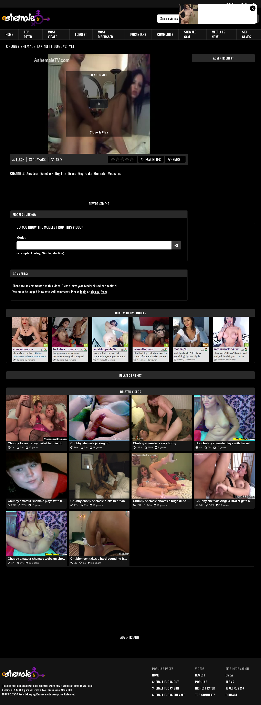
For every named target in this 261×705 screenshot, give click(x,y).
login (83, 291)
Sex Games (246, 34)
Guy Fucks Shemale (92, 173)
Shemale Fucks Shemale (168, 694)
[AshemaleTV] (26, 18)
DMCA (229, 675)
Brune (72, 173)
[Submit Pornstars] (176, 245)
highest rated (205, 688)
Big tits (60, 173)
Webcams (114, 173)
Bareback (46, 173)
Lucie (20, 159)
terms (230, 681)
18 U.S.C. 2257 (235, 688)
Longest (81, 34)
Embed (177, 159)
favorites (153, 159)
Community (165, 34)
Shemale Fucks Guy (165, 681)
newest (200, 675)
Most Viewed (52, 34)
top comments (205, 694)
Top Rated (28, 34)
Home (9, 34)
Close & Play (99, 132)
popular (201, 681)
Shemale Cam (190, 34)
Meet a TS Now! (218, 34)
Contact (231, 694)
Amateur (33, 173)
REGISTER (246, 4)
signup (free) (99, 291)
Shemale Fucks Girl (165, 688)
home (155, 675)
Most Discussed (105, 34)
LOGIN (228, 4)
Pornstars (138, 34)
